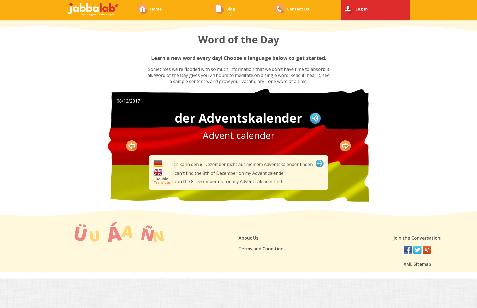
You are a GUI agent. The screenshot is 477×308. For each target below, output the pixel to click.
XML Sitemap (417, 264)
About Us (248, 238)
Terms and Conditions (262, 249)
